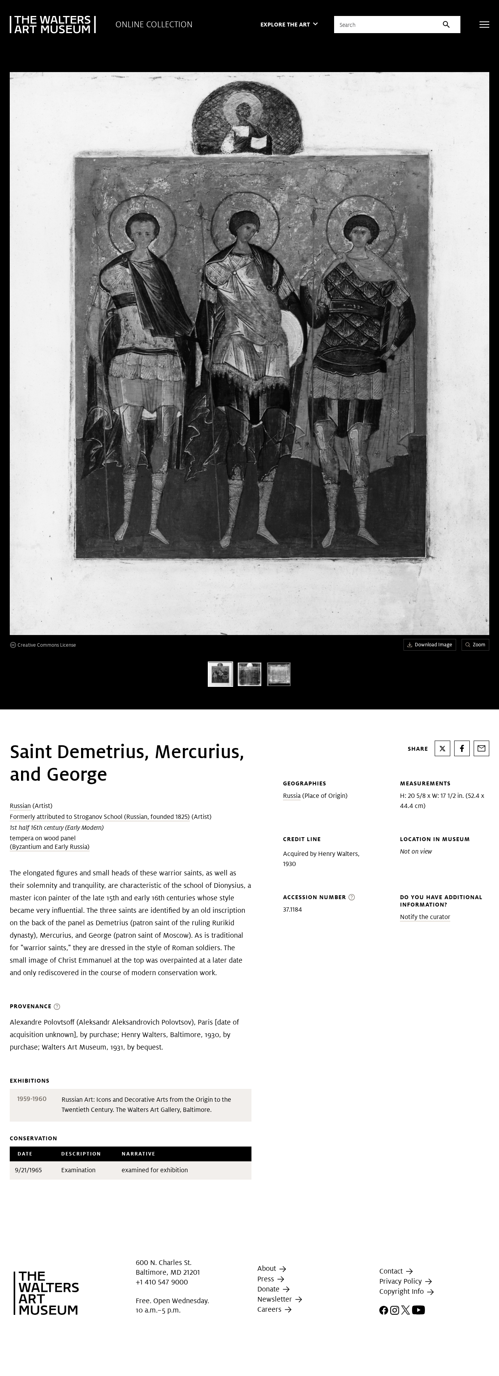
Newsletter (275, 1299)
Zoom (479, 644)
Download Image (433, 644)
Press (266, 1278)
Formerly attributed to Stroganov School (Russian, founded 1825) (100, 817)
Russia (292, 796)
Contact (392, 1271)
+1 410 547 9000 (162, 1281)
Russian (20, 806)
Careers (270, 1309)
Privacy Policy (401, 1281)
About (267, 1268)
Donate (269, 1288)
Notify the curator (425, 917)
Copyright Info (402, 1291)
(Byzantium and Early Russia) (50, 847)
